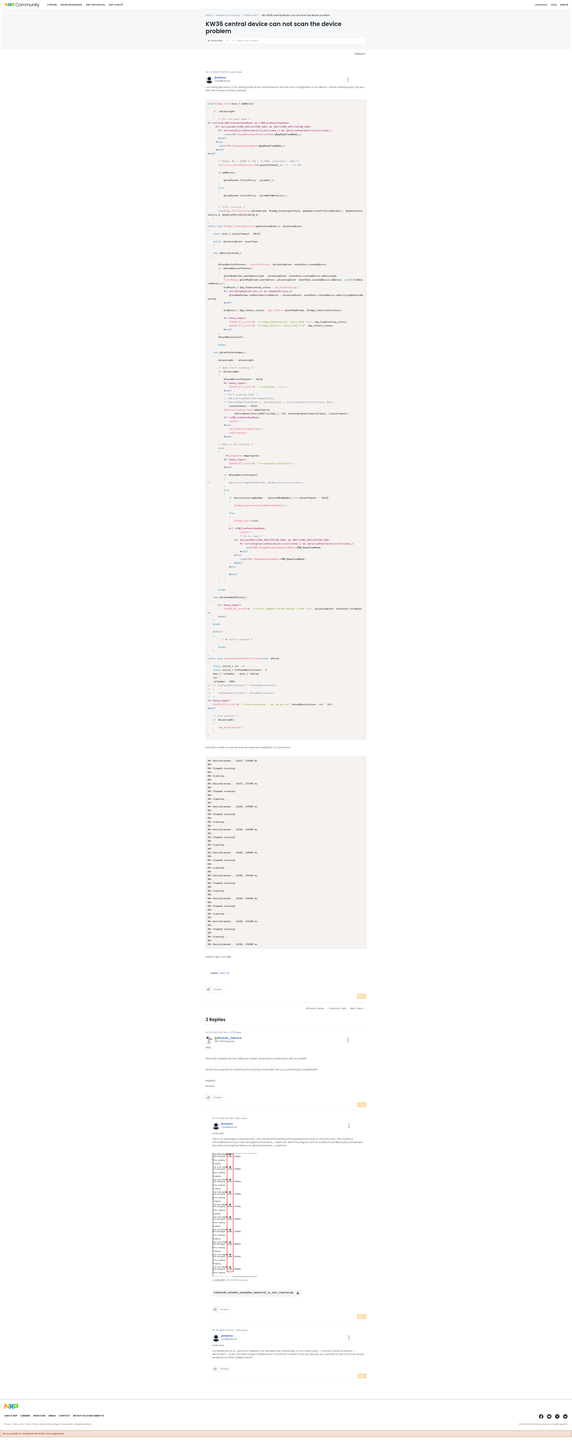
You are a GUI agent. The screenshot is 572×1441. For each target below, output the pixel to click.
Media (52, 1415)
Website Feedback (83, 1424)
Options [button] (359, 54)
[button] (348, 79)
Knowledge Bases (71, 4)
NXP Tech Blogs (95, 4)
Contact (64, 1415)
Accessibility (67, 1424)
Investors (39, 1415)
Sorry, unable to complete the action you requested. (33, 1433)
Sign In (564, 4)
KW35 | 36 (224, 973)
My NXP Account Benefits (88, 1415)
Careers (25, 1415)
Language (541, 4)
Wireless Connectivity (228, 15)
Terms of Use (18, 1424)
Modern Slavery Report (50, 1424)
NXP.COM (114, 4)
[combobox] (298, 40)
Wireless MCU (251, 15)
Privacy (7, 1424)
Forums (52, 4)
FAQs (554, 4)
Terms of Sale (32, 1424)
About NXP (10, 1415)
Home (209, 15)
